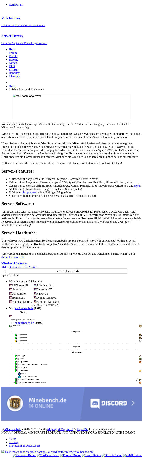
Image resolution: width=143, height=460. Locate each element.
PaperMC (82, 429)
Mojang (51, 429)
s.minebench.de (24, 308)
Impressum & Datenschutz (24, 445)
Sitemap (13, 442)
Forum (13, 52)
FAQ (12, 66)
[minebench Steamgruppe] (91, 455)
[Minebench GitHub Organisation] (112, 455)
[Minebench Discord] (71, 419)
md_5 (69, 429)
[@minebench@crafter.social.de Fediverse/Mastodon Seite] (24, 455)
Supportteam (29, 192)
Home (12, 49)
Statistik (13, 69)
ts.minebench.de (24, 322)
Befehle (13, 59)
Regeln (13, 56)
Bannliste (14, 73)
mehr (137, 185)
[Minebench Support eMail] (132, 455)
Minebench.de (12, 429)
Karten (13, 62)
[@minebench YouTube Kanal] (48, 455)
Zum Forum (16, 4)
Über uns (14, 76)
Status (12, 438)
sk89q (61, 429)
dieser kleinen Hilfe (12, 257)
